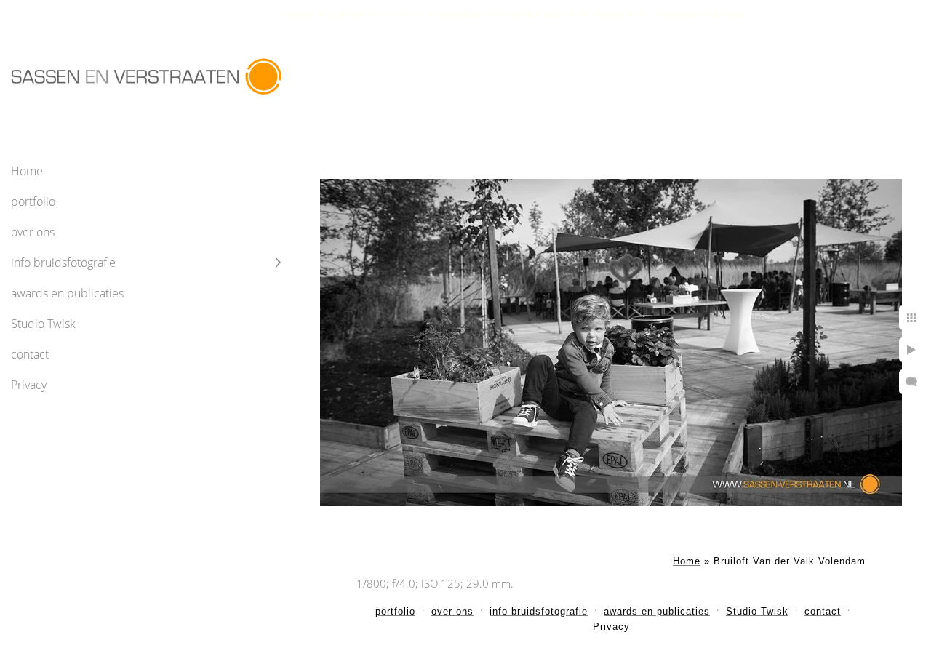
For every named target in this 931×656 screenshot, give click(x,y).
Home (27, 171)
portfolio (33, 201)
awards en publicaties (67, 293)
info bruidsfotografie (63, 263)
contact (30, 354)
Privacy (29, 385)
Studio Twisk (43, 324)
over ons (33, 232)
